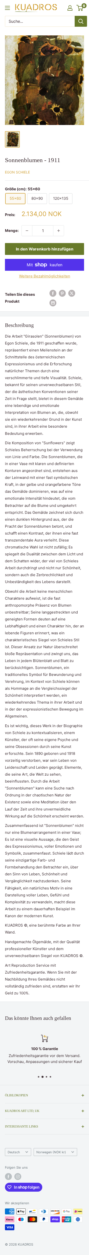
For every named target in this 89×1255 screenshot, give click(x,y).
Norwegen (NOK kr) (51, 1152)
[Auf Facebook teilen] (52, 293)
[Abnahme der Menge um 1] (27, 230)
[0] (80, 8)
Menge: (12, 230)
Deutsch (14, 1152)
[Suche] (81, 21)
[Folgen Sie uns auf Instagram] (17, 1176)
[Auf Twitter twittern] (71, 293)
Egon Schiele (17, 172)
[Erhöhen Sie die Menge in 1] (58, 230)
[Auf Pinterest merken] (62, 293)
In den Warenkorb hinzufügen (44, 248)
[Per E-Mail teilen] (52, 302)
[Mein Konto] (69, 8)
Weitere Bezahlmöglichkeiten (44, 276)
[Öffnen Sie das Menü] (7, 8)
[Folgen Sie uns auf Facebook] (8, 1176)
